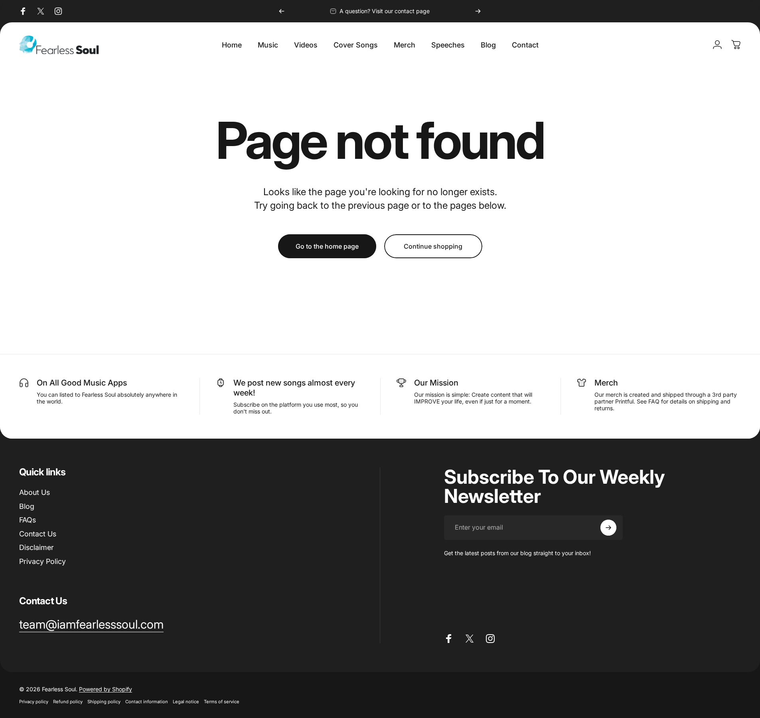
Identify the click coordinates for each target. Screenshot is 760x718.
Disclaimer (36, 547)
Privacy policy (33, 701)
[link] (91, 624)
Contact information (146, 701)
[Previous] (281, 11)
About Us (34, 492)
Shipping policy (103, 701)
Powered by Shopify (105, 689)
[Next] (478, 11)
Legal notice (186, 701)
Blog (26, 506)
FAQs (27, 520)
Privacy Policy (42, 561)
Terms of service (221, 701)
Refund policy (68, 701)
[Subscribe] (608, 528)
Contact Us (37, 534)
